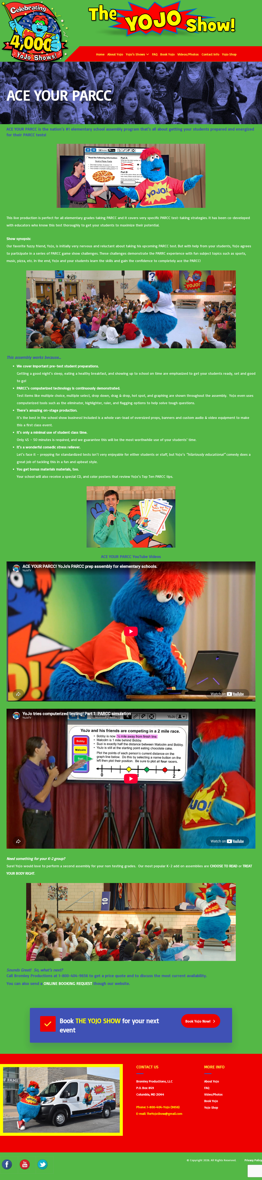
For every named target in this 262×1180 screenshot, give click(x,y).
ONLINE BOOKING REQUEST (68, 983)
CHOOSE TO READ (223, 866)
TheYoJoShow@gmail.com (164, 1114)
